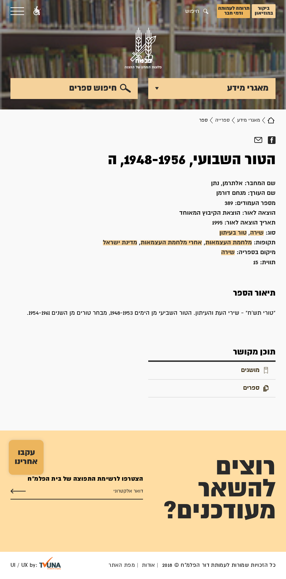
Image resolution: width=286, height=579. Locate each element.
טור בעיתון (233, 233)
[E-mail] (258, 140)
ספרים (251, 388)
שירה (257, 233)
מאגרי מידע (248, 120)
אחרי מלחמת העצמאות (171, 242)
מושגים (250, 370)
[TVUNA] (50, 563)
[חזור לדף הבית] (271, 120)
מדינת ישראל (120, 242)
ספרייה (222, 120)
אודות (148, 565)
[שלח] (18, 491)
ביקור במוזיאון (264, 10)
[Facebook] (272, 140)
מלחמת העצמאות (228, 242)
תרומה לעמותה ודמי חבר (233, 10)
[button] (37, 11)
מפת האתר (121, 565)
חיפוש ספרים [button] (93, 88)
